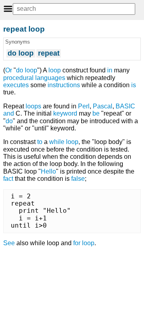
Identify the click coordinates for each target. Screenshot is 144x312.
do (9, 121)
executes (16, 85)
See (9, 243)
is (133, 85)
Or (8, 70)
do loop (26, 70)
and (8, 113)
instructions (64, 85)
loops (33, 106)
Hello (48, 171)
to (39, 141)
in (109, 70)
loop (54, 70)
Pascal (102, 106)
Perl (84, 106)
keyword (65, 113)
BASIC (125, 106)
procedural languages (34, 77)
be (96, 113)
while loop (63, 141)
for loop (83, 243)
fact (8, 178)
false (78, 178)
